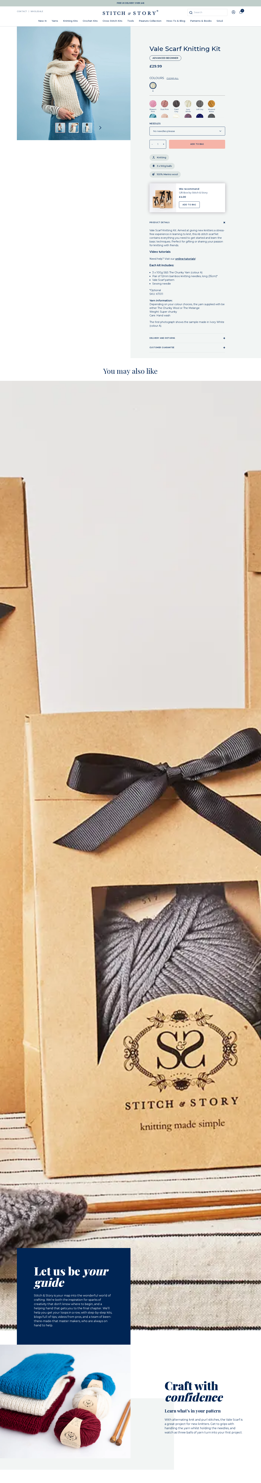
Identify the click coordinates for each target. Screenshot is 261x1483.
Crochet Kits (90, 20)
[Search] (190, 12)
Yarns (55, 20)
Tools (130, 20)
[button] (60, 128)
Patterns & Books (201, 20)
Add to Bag (189, 205)
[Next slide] (100, 127)
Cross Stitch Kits (112, 20)
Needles (155, 123)
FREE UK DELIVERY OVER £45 (130, 3)
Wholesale (37, 11)
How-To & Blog (175, 20)
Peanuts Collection (150, 20)
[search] (207, 12)
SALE (220, 20)
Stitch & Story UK (130, 12)
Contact (22, 11)
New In (42, 20)
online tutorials (185, 258)
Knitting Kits (70, 20)
